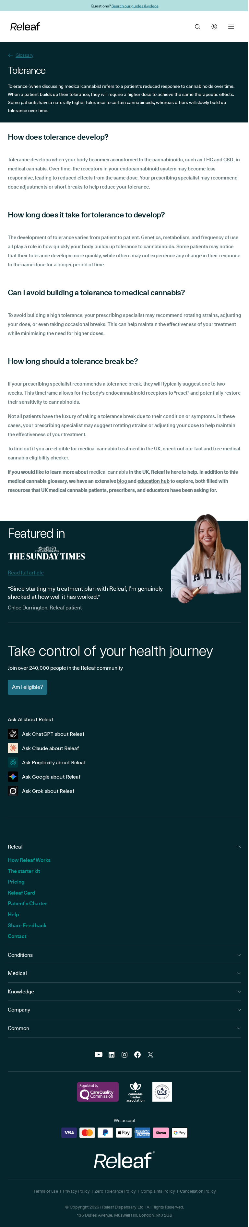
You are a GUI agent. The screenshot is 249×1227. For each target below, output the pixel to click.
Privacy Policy (76, 1191)
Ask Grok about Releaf (48, 791)
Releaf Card (21, 893)
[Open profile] (214, 26)
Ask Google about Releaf (51, 777)
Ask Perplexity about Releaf (54, 762)
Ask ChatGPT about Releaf (53, 734)
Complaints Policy (158, 1191)
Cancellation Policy (198, 1191)
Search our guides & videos (135, 5)
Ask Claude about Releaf (50, 748)
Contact (17, 936)
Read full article (26, 573)
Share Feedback (27, 925)
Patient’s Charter (27, 903)
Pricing (16, 882)
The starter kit (24, 871)
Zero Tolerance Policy (115, 1191)
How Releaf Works (29, 860)
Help (13, 914)
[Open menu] (231, 26)
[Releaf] (25, 26)
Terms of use (45, 1191)
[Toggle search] (197, 26)
